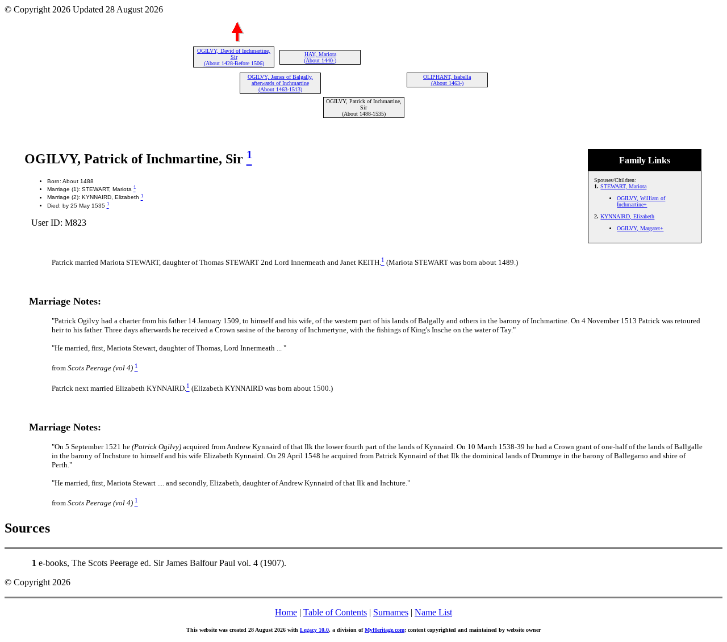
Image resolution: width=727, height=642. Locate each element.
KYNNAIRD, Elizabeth (627, 216)
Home (286, 612)
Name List (433, 612)
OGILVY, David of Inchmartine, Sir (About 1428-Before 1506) (233, 57)
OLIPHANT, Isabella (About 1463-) (447, 80)
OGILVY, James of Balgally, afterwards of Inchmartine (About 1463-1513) (280, 83)
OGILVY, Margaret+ (640, 228)
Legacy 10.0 (314, 630)
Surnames (390, 612)
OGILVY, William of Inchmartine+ (641, 201)
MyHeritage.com (384, 630)
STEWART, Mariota (623, 186)
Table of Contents (335, 612)
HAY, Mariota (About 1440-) (320, 57)
